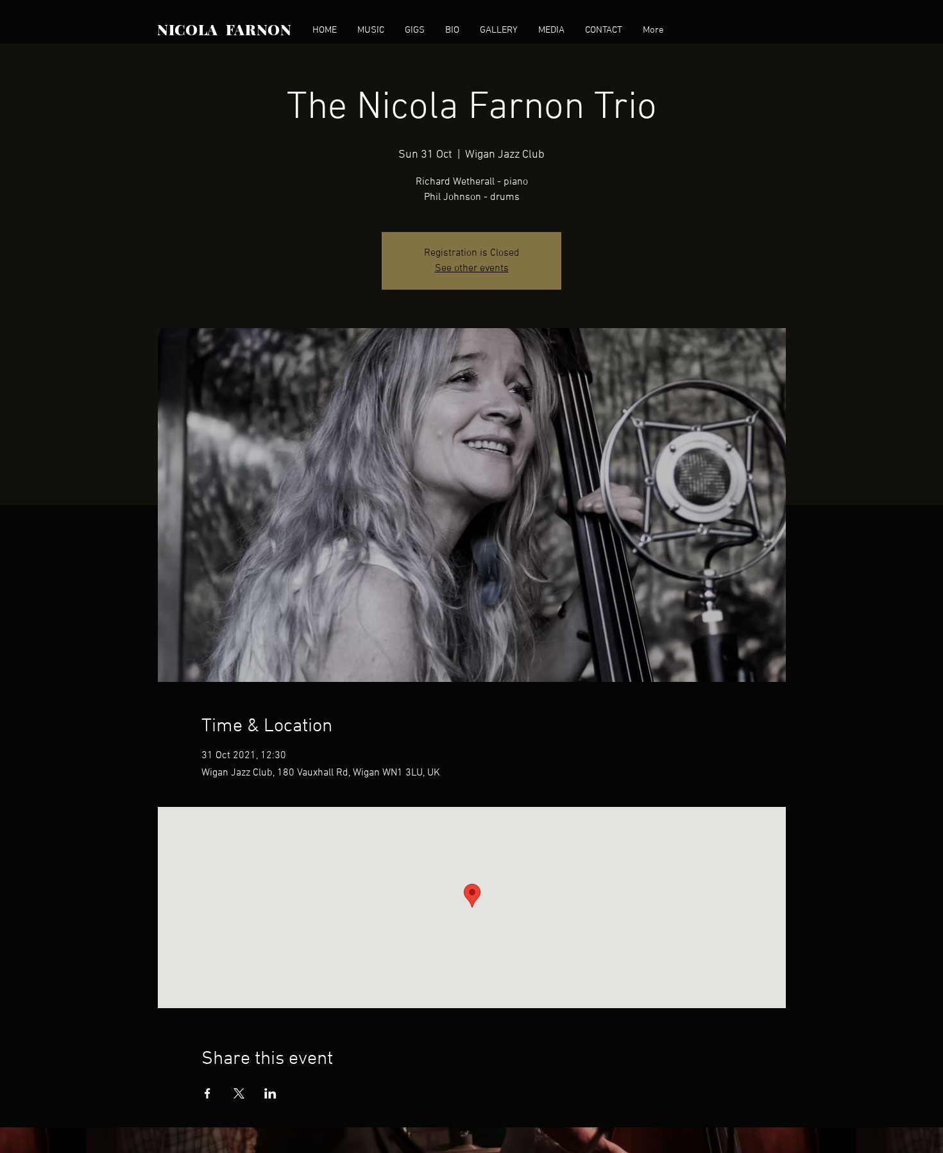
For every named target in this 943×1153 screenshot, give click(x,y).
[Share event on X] (239, 1093)
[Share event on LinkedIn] (270, 1093)
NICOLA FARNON (224, 29)
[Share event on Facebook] (207, 1093)
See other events (472, 268)
